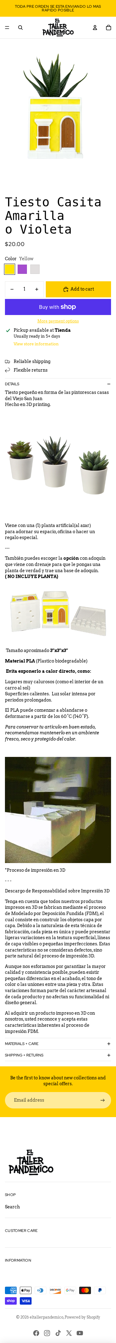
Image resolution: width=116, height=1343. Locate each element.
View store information (36, 344)
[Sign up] (102, 1100)
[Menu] (7, 27)
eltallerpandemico (46, 1317)
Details (12, 384)
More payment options (58, 321)
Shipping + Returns (24, 1055)
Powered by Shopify (82, 1317)
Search (12, 1206)
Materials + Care (21, 1043)
